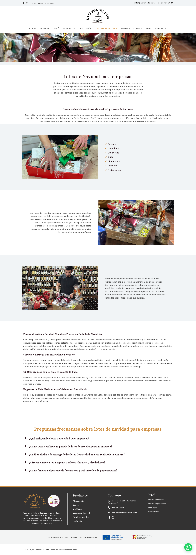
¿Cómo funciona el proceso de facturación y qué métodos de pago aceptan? (73, 470)
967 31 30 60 (167, 3)
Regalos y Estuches (131, 28)
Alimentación (78, 501)
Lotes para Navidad (106, 28)
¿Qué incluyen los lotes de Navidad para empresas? (59, 438)
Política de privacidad (157, 504)
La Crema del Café (49, 28)
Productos (69, 28)
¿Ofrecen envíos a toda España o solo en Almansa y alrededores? (67, 462)
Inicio (32, 28)
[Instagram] (27, 3)
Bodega (76, 505)
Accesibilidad (153, 512)
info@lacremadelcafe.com (146, 3)
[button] (98, 438)
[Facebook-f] (23, 3)
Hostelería (85, 28)
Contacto (161, 28)
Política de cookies (156, 500)
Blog (148, 28)
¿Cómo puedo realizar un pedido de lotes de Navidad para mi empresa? (70, 446)
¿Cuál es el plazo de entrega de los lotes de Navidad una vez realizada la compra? (77, 454)
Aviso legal (152, 508)
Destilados (77, 509)
